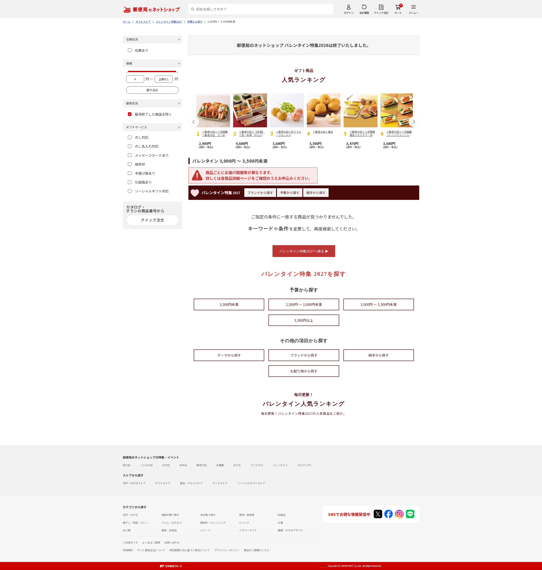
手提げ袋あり (145, 173)
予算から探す (289, 192)
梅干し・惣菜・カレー (135, 522)
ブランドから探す (260, 192)
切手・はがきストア (134, 483)
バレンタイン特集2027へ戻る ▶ (303, 251)
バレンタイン (280, 465)
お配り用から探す (303, 371)
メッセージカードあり (152, 155)
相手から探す (315, 192)
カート (398, 12)
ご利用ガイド (130, 542)
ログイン (349, 12)
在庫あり (141, 50)
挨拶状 (140, 164)
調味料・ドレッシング (213, 522)
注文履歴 (364, 12)
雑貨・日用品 (169, 530)
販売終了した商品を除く (153, 114)
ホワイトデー (305, 465)
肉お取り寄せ (208, 514)
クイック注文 (381, 12)
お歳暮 (220, 465)
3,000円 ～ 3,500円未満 (379, 304)
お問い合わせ (172, 542)
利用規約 (128, 550)
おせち (237, 465)
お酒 (280, 522)
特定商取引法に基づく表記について (189, 550)
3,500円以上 (303, 320)
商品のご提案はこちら (256, 550)
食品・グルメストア (191, 483)
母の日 (126, 465)
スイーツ (205, 530)
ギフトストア (162, 483)
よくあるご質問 (151, 542)
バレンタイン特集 (221, 192)
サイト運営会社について (151, 550)
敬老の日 (201, 465)
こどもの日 (146, 465)
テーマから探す (229, 355)
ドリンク (244, 522)
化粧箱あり (143, 182)
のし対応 (141, 137)
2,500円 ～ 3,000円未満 (304, 304)
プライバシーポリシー (227, 550)
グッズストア (220, 483)
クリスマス (256, 465)
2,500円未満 (229, 304)
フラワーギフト (248, 530)
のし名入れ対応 (147, 146)
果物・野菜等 (246, 514)
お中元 (183, 465)
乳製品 (281, 514)
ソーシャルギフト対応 (152, 191)
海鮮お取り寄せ (170, 514)
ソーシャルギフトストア (251, 483)
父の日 (166, 465)
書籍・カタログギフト (290, 530)
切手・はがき (130, 514)
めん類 (126, 530)
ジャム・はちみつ (172, 522)
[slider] (127, 71)
